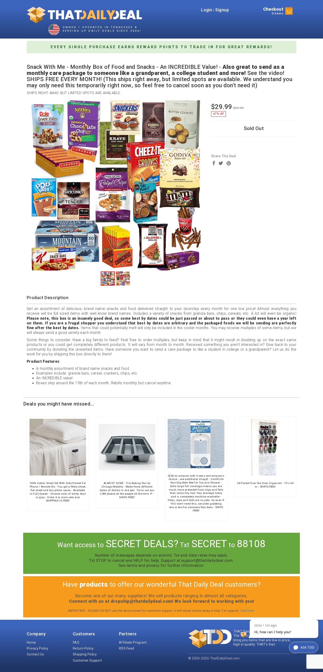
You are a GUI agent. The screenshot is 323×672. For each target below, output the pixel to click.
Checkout (273, 11)
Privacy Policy (37, 648)
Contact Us (35, 654)
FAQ (76, 642)
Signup (222, 9)
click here (247, 610)
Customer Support (87, 660)
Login (206, 9)
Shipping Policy (85, 654)
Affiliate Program (133, 642)
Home (31, 642)
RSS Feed (126, 648)
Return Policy (83, 648)
